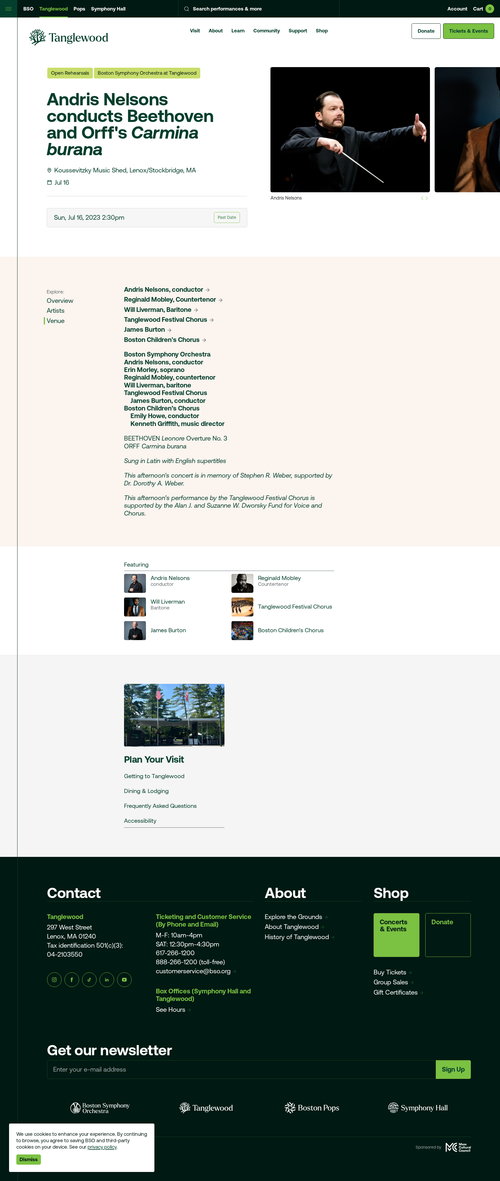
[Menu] (9, 9)
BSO (28, 9)
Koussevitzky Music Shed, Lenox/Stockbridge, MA (125, 170)
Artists (56, 310)
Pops (79, 9)
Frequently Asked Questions (160, 805)
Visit (195, 31)
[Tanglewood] (206, 1108)
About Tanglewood (292, 926)
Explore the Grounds (293, 916)
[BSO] (100, 1108)
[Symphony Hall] (418, 1108)
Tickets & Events (468, 31)
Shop (322, 31)
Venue (56, 320)
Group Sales (391, 982)
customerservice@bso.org (193, 971)
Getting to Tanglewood (154, 776)
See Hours (170, 1009)
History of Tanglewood (297, 937)
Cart (482, 9)
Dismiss (29, 1159)
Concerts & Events (393, 925)
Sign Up (453, 1069)
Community (266, 31)
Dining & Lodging (146, 790)
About (216, 31)
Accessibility (140, 820)
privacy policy (102, 1147)
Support (298, 31)
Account (457, 9)
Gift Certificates (396, 992)
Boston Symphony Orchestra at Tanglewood (147, 73)
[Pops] (312, 1108)
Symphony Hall (108, 9)
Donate (426, 31)
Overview (60, 300)
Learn (238, 31)
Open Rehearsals (70, 73)
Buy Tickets (390, 972)
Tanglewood (53, 9)
